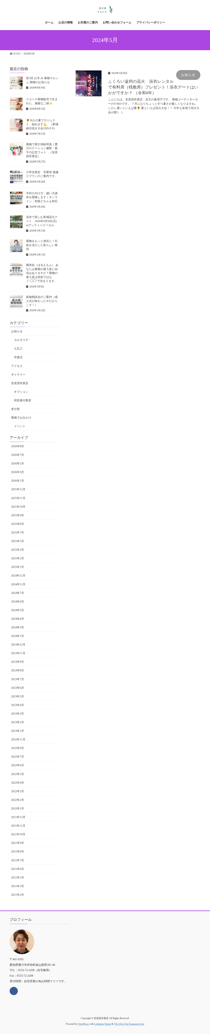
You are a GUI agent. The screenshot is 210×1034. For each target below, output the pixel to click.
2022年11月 (18, 739)
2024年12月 (18, 575)
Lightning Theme (102, 1024)
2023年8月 (17, 670)
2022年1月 (17, 808)
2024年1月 (17, 636)
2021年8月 (17, 851)
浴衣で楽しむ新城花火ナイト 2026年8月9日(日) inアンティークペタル (43, 221)
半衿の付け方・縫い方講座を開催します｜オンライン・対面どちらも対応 (42, 197)
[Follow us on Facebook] (14, 991)
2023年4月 (17, 705)
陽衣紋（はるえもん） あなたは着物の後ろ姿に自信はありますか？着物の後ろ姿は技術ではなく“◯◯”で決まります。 (42, 273)
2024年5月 (17, 610)
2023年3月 (17, 713)
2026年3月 (17, 472)
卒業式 (18, 357)
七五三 (18, 348)
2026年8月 (17, 446)
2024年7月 (17, 593)
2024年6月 (17, 601)
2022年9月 (17, 748)
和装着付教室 (22, 400)
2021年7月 (17, 860)
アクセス (17, 366)
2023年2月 (17, 722)
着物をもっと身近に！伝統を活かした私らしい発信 (42, 245)
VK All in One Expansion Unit (129, 1024)
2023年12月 (18, 644)
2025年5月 (17, 541)
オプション (21, 391)
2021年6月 (17, 869)
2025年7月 (17, 532)
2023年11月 (18, 653)
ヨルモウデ (21, 340)
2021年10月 (18, 834)
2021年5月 (17, 877)
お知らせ (188, 75)
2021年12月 (18, 817)
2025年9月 (17, 515)
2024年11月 (18, 584)
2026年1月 (17, 480)
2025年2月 (17, 558)
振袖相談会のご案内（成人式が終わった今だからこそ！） (42, 300)
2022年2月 (17, 799)
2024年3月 (17, 627)
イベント (19, 426)
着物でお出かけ (21, 417)
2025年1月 (17, 567)
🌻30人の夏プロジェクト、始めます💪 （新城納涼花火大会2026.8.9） (42, 124)
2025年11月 (18, 498)
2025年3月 (17, 549)
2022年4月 (17, 782)
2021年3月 (17, 886)
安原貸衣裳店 (19, 383)
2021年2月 (17, 894)
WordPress (83, 1024)
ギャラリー (18, 374)
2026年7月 (17, 454)
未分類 (15, 409)
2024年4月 (17, 618)
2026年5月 (17, 463)
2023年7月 (17, 679)
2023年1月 (17, 730)
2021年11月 (18, 825)
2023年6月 (17, 687)
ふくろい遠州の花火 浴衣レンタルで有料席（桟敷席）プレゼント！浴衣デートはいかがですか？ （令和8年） (153, 87)
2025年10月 (18, 506)
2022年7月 (17, 756)
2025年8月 (17, 524)
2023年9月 (17, 661)
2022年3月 (17, 791)
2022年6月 (17, 765)
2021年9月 (17, 842)
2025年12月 (18, 489)
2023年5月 (17, 696)
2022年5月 (17, 774)
